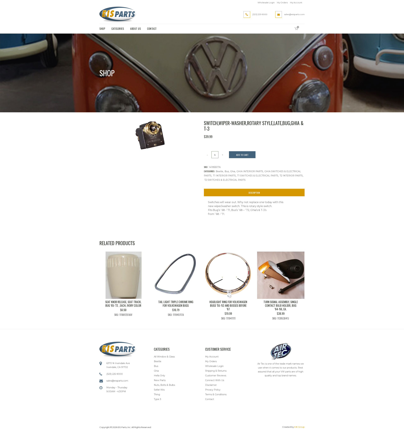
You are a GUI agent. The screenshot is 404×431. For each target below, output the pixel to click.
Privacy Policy (212, 389)
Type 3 (157, 399)
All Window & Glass (164, 356)
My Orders (282, 2)
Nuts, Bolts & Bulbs (164, 385)
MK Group (299, 427)
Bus (227, 171)
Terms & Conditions (215, 394)
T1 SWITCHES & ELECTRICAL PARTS (257, 175)
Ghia (232, 171)
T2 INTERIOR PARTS (291, 175)
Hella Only (159, 375)
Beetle (219, 171)
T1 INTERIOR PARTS (224, 175)
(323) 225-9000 (114, 374)
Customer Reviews (215, 375)
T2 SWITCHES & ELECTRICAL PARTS (225, 179)
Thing (157, 394)
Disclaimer (211, 385)
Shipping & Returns (215, 370)
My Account (296, 2)
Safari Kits (159, 389)
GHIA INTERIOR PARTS (250, 171)
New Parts (160, 380)
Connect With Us (214, 380)
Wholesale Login (266, 2)
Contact (209, 399)
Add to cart (242, 154)
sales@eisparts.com (117, 380)
